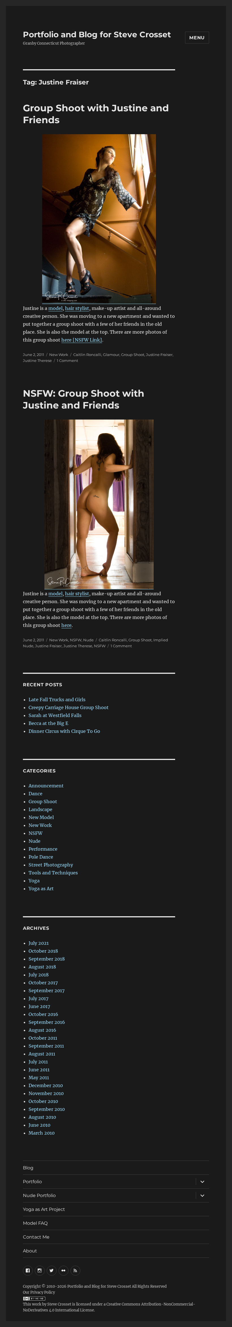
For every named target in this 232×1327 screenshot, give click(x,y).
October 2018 (43, 951)
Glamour (111, 354)
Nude (88, 640)
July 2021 (39, 943)
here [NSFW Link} (81, 340)
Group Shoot (132, 354)
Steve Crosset (59, 1304)
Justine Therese (37, 360)
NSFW (75, 640)
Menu (197, 37)
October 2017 (43, 982)
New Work (58, 354)
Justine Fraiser (159, 354)
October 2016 (43, 1014)
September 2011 (46, 1046)
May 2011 (39, 1077)
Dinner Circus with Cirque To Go (64, 731)
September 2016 (47, 1022)
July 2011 (38, 1062)
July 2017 (38, 998)
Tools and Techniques (53, 873)
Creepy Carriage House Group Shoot (69, 707)
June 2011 (39, 1069)
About (30, 1251)
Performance (43, 849)
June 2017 (39, 1006)
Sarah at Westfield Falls (55, 715)
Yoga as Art (41, 888)
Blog (28, 1167)
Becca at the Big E (48, 723)
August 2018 (42, 967)
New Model (41, 817)
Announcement (46, 786)
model (55, 308)
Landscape (40, 809)
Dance (35, 793)
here (66, 625)
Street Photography (51, 865)
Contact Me (36, 1237)
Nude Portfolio (39, 1195)
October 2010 (43, 1101)
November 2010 (46, 1093)
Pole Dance (41, 857)
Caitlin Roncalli (87, 354)
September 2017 (47, 990)
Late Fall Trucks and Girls (57, 699)
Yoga (34, 880)
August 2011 (42, 1054)
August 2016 (42, 1030)
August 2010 (42, 1117)
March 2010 (42, 1133)
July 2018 (39, 975)
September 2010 (47, 1109)
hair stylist (77, 308)
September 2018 (47, 959)
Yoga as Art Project (44, 1209)
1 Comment (67, 360)
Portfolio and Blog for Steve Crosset (97, 34)
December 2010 (46, 1085)
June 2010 (39, 1125)
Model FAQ (35, 1223)
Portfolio (32, 1181)
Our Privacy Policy (39, 1292)
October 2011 (43, 1038)
